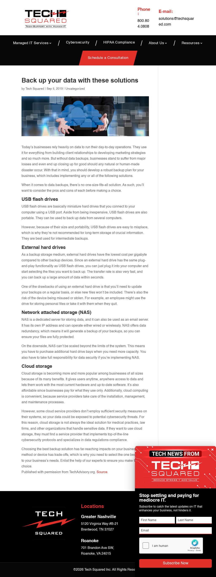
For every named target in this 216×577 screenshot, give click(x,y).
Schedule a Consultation (108, 58)
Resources (191, 43)
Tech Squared (35, 88)
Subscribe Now (175, 563)
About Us (156, 43)
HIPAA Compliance (119, 42)
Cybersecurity (78, 42)
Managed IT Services (31, 43)
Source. (102, 472)
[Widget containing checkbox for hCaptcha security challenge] (171, 546)
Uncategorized (75, 88)
